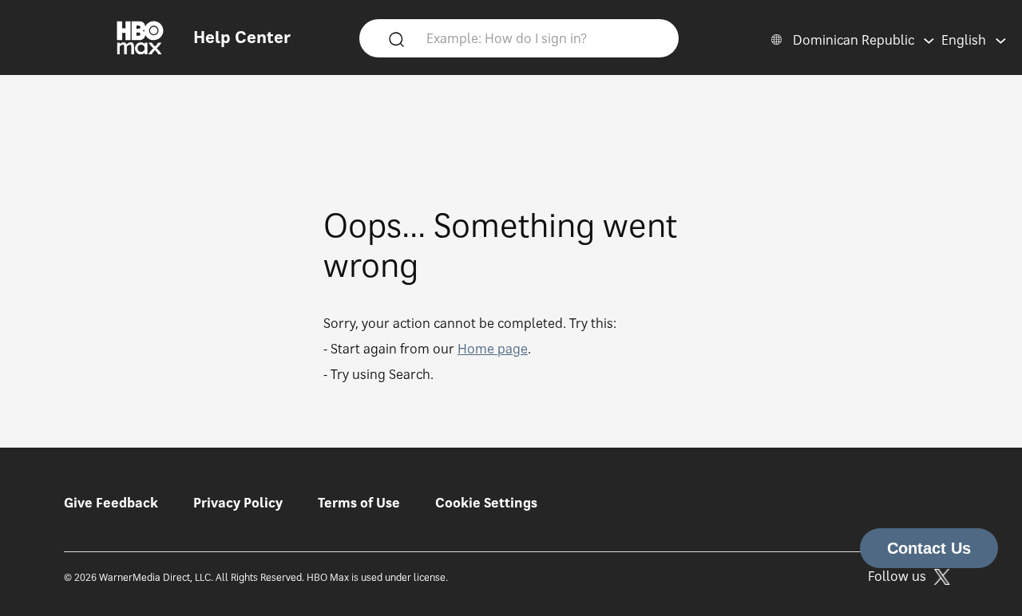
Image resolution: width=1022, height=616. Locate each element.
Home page (493, 348)
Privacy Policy (238, 502)
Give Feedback (111, 502)
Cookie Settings (486, 502)
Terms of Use (359, 502)
